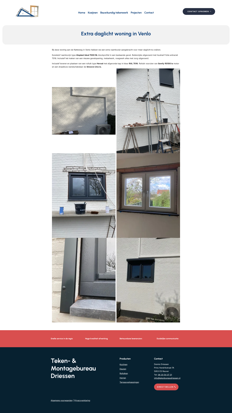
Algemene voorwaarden (61, 400)
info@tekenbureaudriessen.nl (167, 378)
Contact (149, 13)
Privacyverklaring (82, 400)
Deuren (123, 369)
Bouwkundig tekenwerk (114, 13)
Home (81, 13)
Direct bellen (165, 387)
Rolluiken (124, 373)
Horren (123, 378)
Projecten (136, 13)
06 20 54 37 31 (165, 375)
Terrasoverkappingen (129, 382)
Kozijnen (93, 13)
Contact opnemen (198, 11)
